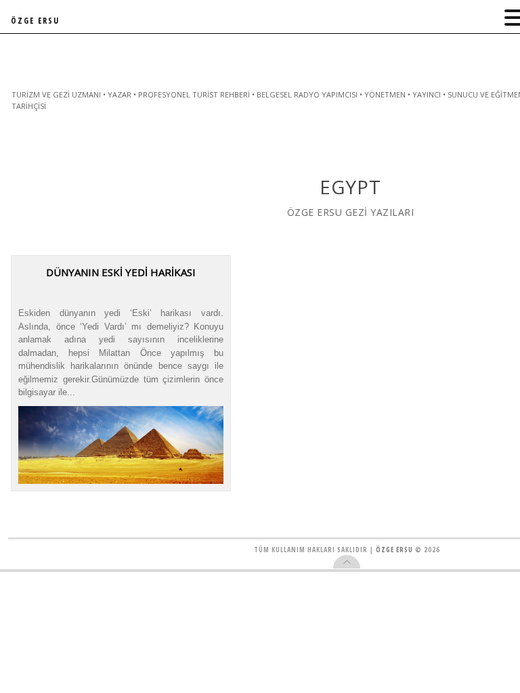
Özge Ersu (394, 549)
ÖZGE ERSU (35, 20)
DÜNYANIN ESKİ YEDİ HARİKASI (121, 272)
